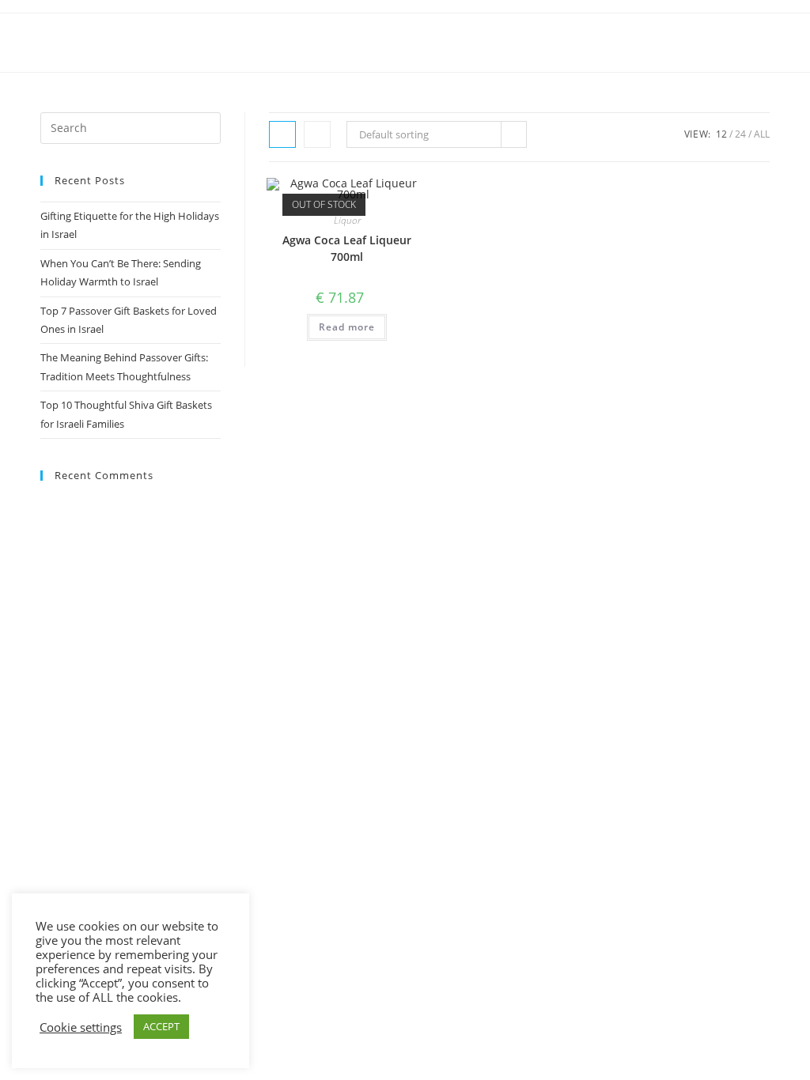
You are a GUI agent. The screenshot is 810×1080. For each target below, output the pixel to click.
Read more (347, 327)
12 (721, 134)
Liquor (347, 220)
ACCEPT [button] (161, 1026)
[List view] (317, 134)
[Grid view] (282, 134)
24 (740, 134)
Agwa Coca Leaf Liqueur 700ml (346, 248)
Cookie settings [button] (81, 1027)
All (762, 134)
